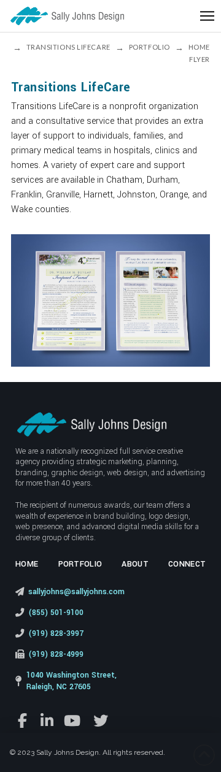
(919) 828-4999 (55, 654)
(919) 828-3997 (55, 633)
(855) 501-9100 (55, 612)
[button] (207, 16)
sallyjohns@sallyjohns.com (76, 591)
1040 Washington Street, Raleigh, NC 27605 (71, 681)
